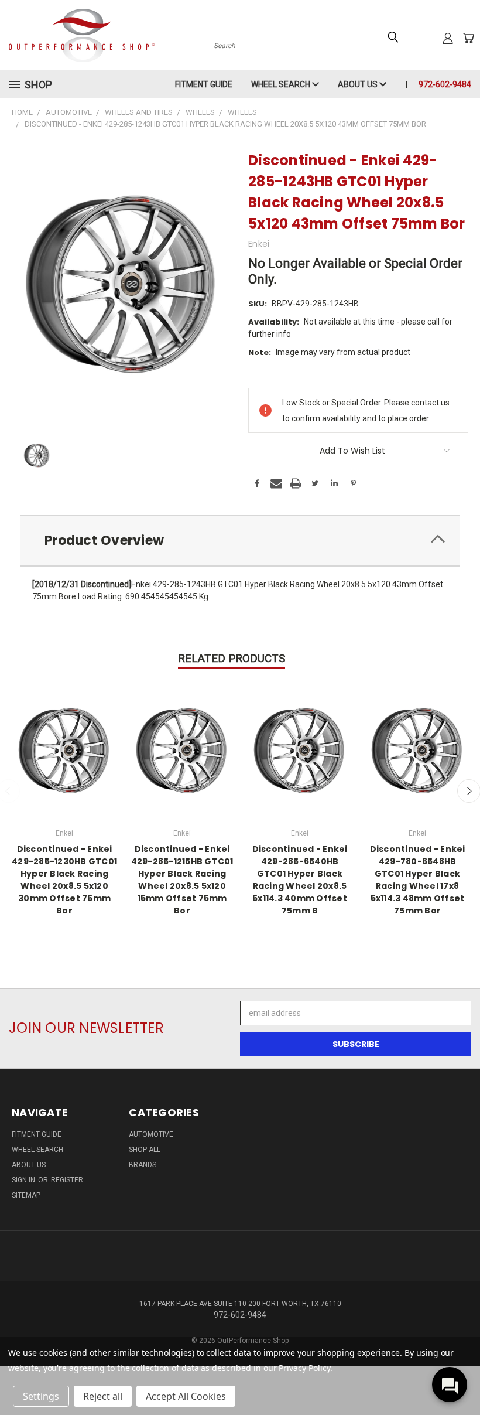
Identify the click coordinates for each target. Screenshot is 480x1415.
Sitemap (26, 1195)
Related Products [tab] (231, 658)
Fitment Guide (203, 84)
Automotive (151, 1134)
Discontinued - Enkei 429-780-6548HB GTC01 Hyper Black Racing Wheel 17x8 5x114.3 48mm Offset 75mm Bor (417, 879)
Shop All (144, 1149)
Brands (142, 1165)
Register (67, 1180)
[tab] (240, 540)
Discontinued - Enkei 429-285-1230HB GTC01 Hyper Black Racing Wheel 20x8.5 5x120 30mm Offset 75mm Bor (64, 879)
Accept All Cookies (186, 1396)
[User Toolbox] (448, 38)
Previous (462, 1378)
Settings (41, 1396)
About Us (358, 84)
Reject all (102, 1396)
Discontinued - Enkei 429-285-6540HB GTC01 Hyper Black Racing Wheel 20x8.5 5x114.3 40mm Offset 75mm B (300, 879)
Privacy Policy (304, 1367)
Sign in (24, 1180)
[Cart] (468, 38)
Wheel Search (281, 84)
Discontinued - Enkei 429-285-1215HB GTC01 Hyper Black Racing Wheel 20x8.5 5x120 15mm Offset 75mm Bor (182, 879)
